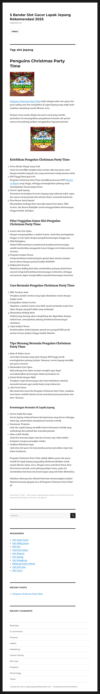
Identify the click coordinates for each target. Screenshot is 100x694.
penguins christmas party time (61, 495)
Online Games (17, 655)
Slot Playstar (18, 553)
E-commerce (16, 631)
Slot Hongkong (19, 560)
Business (14, 625)
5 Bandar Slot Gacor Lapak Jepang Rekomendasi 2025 (40, 17)
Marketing (15, 649)
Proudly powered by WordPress (65, 687)
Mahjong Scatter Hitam (23, 563)
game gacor (32, 495)
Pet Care (14, 661)
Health (13, 643)
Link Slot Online (20, 550)
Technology (15, 673)
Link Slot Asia (19, 567)
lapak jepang (42, 495)
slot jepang (42, 498)
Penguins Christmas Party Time (25, 101)
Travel (12, 679)
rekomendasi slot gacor (19, 498)
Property (14, 667)
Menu (15, 31)
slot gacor (33, 498)
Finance (14, 637)
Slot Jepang (17, 557)
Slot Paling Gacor (20, 543)
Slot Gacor (17, 570)
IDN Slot (16, 546)
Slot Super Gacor (20, 540)
